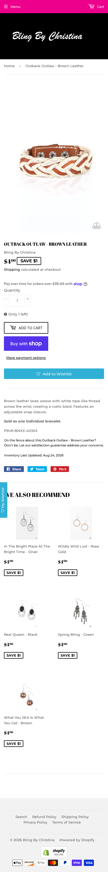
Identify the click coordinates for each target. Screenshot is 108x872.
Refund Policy (44, 817)
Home (9, 66)
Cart (100, 6)
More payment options (26, 358)
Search (21, 817)
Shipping (12, 269)
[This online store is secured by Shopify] (54, 857)
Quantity (12, 290)
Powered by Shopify (77, 840)
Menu (15, 6)
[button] (54, 373)
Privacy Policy (35, 822)
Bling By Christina (39, 840)
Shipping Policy (75, 817)
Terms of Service (66, 822)
